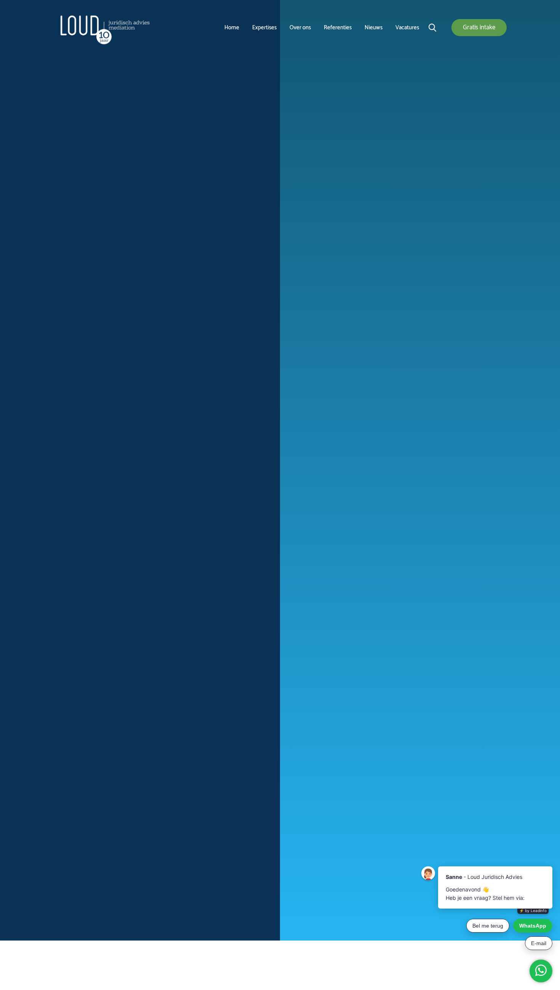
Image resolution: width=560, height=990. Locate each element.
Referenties (338, 27)
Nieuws (373, 27)
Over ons (300, 27)
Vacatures (407, 27)
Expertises (264, 27)
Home (231, 27)
